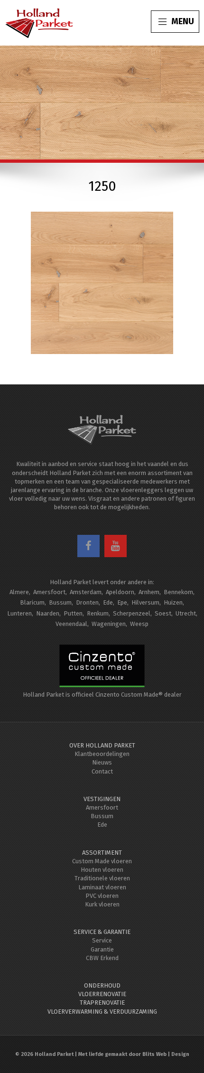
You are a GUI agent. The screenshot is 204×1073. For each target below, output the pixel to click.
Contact (102, 771)
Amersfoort (49, 592)
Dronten (87, 602)
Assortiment (102, 852)
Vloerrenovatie (102, 994)
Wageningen (109, 623)
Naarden (47, 613)
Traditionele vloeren (102, 878)
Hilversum (145, 602)
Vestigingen (102, 798)
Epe (122, 602)
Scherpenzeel (131, 613)
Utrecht (186, 613)
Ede (108, 602)
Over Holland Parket (102, 745)
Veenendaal (71, 623)
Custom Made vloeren (102, 861)
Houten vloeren (102, 869)
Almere (19, 592)
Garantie (102, 949)
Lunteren (19, 613)
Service (102, 940)
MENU (182, 21)
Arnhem (149, 592)
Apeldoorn (120, 592)
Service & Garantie (102, 931)
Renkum (98, 613)
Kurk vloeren (102, 904)
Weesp (139, 623)
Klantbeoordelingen (102, 753)
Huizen (173, 602)
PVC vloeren (102, 895)
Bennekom (178, 592)
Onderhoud (102, 985)
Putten (73, 613)
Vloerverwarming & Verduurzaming (102, 1011)
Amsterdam (86, 592)
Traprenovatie (102, 1002)
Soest (163, 613)
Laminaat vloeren (102, 887)
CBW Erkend (102, 957)
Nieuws (102, 762)
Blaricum (32, 602)
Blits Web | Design (165, 1054)
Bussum (60, 602)
